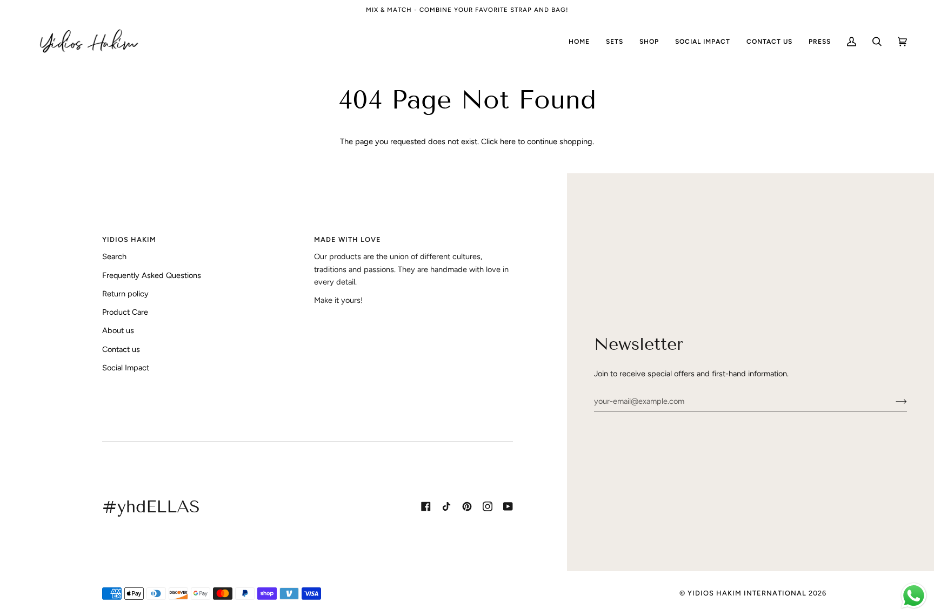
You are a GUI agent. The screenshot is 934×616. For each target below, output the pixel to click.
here (508, 141)
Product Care (125, 312)
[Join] (892, 401)
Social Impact (125, 368)
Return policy (125, 294)
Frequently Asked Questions (151, 275)
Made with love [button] (347, 239)
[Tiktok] (446, 506)
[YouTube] (508, 506)
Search (114, 256)
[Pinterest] (467, 506)
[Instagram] (487, 506)
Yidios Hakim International (747, 593)
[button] (649, 41)
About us (118, 330)
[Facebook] (426, 506)
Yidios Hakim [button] (129, 239)
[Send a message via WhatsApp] (914, 596)
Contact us (121, 349)
